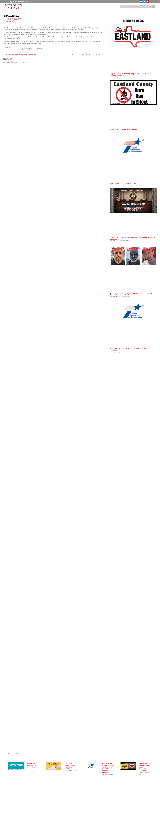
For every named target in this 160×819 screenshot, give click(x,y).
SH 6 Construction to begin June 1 (123, 183)
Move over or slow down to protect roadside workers (144, 767)
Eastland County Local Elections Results (70, 766)
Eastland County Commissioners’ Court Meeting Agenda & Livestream (133, 238)
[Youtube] (147, 1)
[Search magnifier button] (153, 6)
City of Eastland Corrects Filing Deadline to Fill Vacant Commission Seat (131, 75)
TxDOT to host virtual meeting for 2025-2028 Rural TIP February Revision (108, 767)
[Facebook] (141, 1)
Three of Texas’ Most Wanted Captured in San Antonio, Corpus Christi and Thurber (131, 294)
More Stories (14, 753)
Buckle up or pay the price (32, 764)
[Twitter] (144, 1)
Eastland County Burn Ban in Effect (123, 129)
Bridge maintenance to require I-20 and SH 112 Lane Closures (130, 350)
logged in (13, 62)
